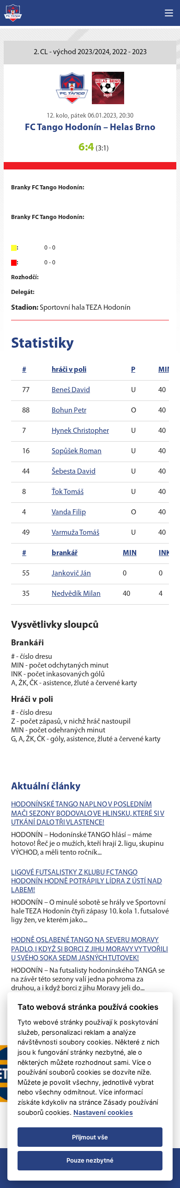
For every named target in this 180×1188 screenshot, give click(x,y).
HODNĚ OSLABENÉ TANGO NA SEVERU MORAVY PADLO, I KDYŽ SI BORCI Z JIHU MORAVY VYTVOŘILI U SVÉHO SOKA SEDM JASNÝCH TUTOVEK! (89, 949)
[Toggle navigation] (169, 13)
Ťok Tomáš (68, 492)
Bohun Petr (69, 410)
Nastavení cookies (103, 1112)
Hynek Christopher (80, 431)
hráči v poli (69, 370)
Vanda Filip (69, 512)
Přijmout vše (90, 1137)
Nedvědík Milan (76, 594)
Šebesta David (74, 471)
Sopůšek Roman (77, 451)
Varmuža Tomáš (75, 533)
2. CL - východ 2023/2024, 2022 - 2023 (90, 52)
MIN (165, 370)
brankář (65, 553)
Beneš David (71, 390)
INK (165, 553)
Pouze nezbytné (90, 1160)
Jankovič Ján (71, 573)
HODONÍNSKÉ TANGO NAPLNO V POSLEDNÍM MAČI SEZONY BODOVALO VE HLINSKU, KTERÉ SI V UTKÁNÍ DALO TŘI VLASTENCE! (87, 813)
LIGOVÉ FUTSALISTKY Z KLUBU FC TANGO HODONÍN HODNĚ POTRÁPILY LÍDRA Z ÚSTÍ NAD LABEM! (86, 881)
